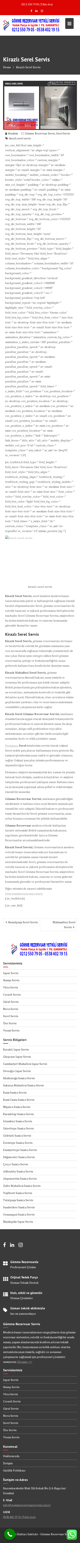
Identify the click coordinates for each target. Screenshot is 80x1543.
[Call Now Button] (9, 1534)
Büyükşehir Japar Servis (18, 1221)
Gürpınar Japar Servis (17, 1057)
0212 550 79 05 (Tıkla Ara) (37, 4)
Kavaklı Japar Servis (16, 1049)
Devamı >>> (24, 1362)
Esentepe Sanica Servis (18, 1143)
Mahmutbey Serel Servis (64, 924)
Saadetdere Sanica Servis (19, 1207)
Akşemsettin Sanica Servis (20, 1178)
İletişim (8, 1463)
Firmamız (11, 745)
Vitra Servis (10, 987)
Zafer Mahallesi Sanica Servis (22, 1186)
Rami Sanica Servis (15, 1092)
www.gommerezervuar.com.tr (24, 893)
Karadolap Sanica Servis (18, 1114)
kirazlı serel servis (20, 138)
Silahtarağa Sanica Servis (19, 1078)
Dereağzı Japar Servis (17, 1071)
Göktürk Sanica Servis (17, 1135)
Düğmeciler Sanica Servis (19, 1157)
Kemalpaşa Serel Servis (23, 922)
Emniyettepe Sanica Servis (20, 1150)
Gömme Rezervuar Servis (40, 133)
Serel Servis (63, 133)
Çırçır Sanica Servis (15, 1164)
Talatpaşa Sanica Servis (18, 1200)
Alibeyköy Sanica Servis (18, 1171)
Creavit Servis (12, 994)
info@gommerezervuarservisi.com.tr (27, 1505)
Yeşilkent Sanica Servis (17, 1193)
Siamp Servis (11, 980)
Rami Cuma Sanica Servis (18, 1100)
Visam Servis (11, 1030)
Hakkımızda (11, 1456)
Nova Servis (10, 1009)
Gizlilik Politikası (14, 1470)
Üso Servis (10, 1023)
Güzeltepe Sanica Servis (18, 1128)
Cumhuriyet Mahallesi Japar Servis (25, 1064)
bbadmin (13, 133)
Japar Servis (10, 973)
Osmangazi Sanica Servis (19, 1214)
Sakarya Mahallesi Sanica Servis (23, 1085)
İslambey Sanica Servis (17, 1121)
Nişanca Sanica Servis (16, 1107)
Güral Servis (11, 1002)
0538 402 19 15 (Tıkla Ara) (19, 1517)
